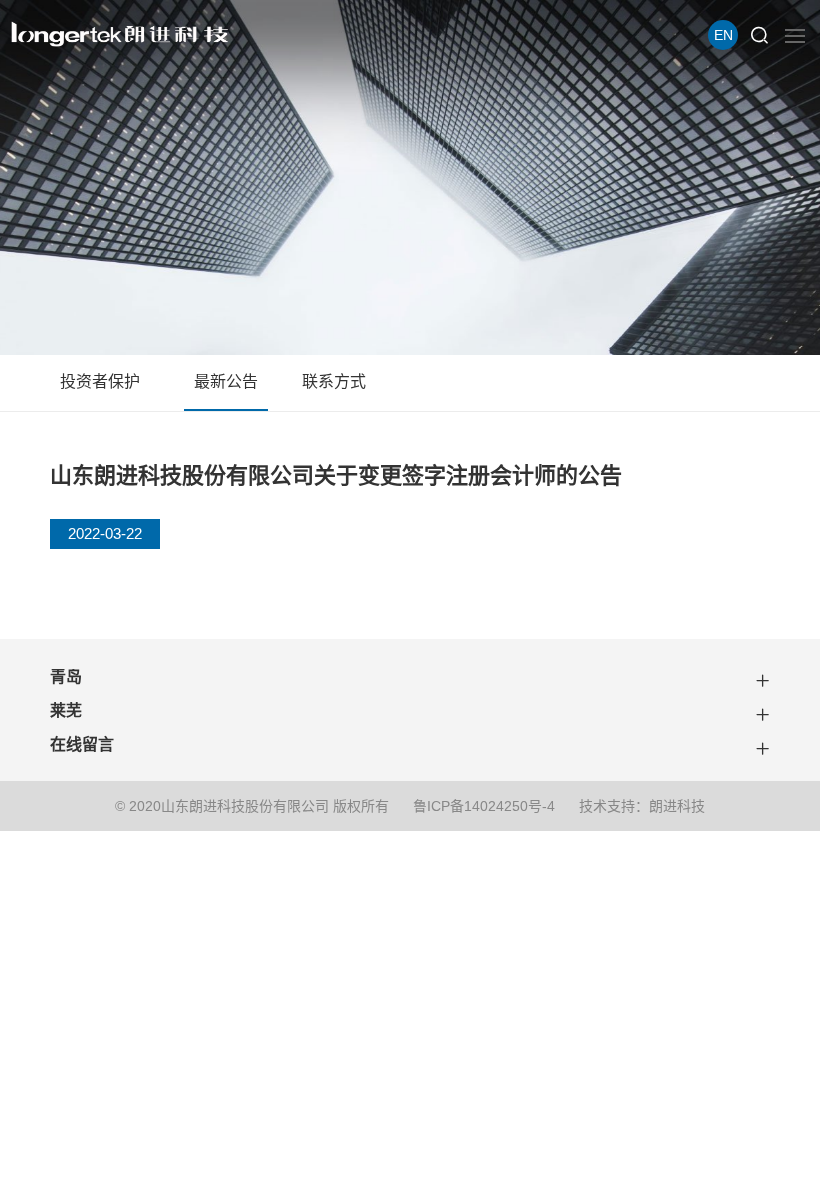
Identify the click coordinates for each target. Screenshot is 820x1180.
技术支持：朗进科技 (642, 806)
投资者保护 (100, 381)
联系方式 (334, 381)
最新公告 (226, 381)
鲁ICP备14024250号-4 (484, 806)
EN (723, 35)
